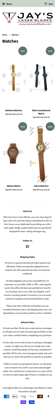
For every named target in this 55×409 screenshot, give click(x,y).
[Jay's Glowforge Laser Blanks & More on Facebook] (27, 247)
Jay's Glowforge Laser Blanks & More (35, 387)
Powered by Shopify (28, 391)
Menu (9, 3)
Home (4, 35)
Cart (50, 4)
